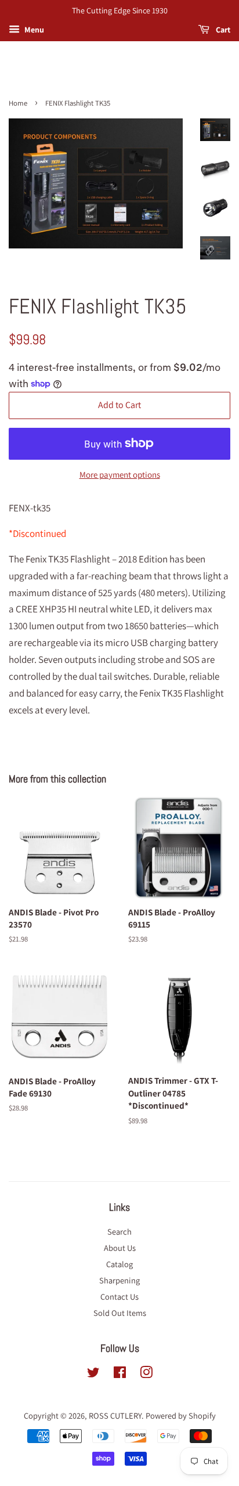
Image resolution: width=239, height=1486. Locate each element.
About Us (120, 1247)
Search (119, 1231)
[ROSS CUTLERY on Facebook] (119, 1374)
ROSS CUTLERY (115, 1415)
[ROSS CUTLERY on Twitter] (93, 1374)
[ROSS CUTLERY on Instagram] (146, 1374)
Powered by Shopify (181, 1415)
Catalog (119, 1263)
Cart (222, 29)
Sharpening (119, 1280)
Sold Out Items (119, 1312)
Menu (33, 29)
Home (18, 103)
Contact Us (119, 1296)
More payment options (119, 474)
